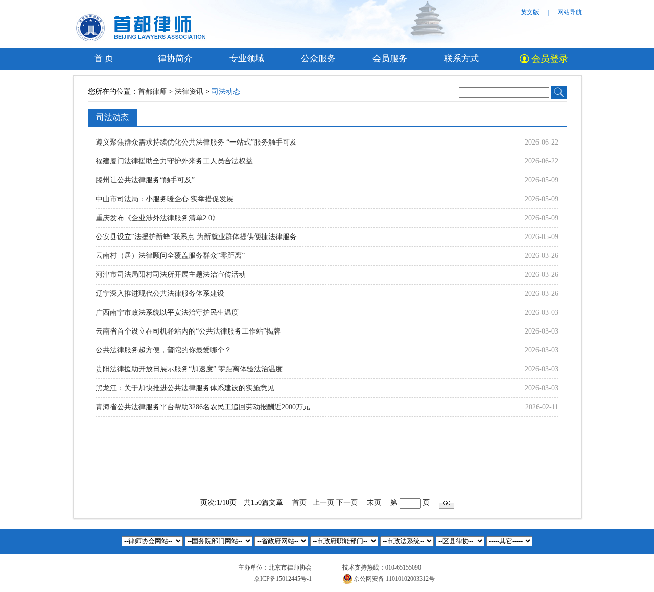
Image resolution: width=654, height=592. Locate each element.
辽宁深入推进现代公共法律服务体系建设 (160, 293)
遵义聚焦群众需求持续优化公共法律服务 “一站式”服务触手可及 (196, 142)
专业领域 (246, 58)
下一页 (347, 502)
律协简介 (175, 58)
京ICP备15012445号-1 (283, 578)
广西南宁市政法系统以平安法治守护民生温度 (167, 312)
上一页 (323, 502)
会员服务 (389, 58)
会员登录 (549, 59)
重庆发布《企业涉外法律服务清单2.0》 (157, 218)
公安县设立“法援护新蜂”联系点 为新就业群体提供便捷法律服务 (196, 237)
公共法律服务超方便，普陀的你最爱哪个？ (163, 350)
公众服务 (318, 58)
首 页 (103, 58)
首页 (299, 502)
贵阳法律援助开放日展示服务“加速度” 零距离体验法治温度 (189, 369)
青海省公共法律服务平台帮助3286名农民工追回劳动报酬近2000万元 (203, 407)
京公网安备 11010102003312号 (394, 578)
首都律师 (153, 92)
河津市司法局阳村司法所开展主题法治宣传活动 (171, 274)
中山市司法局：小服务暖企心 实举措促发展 (164, 199)
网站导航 (569, 12)
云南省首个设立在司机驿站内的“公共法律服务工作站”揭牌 (188, 331)
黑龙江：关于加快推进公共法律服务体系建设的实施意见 (185, 388)
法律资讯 (189, 92)
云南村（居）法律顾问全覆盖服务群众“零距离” (170, 255)
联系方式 (461, 58)
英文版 (530, 12)
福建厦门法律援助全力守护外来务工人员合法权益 (174, 161)
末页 (374, 502)
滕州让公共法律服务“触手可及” (145, 180)
